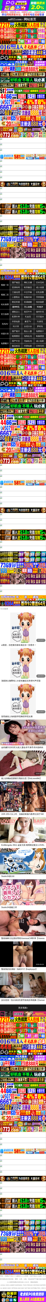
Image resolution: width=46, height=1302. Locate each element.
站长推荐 (5, 304)
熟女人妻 (28, 331)
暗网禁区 (16, 336)
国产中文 (16, 341)
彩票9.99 (16, 317)
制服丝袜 (28, 297)
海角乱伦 (28, 336)
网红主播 (28, 282)
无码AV (5, 324)
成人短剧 (40, 341)
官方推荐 (5, 314)
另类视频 (40, 297)
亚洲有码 (16, 287)
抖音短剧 (16, 321)
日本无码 (40, 282)
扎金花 (28, 317)
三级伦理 (16, 292)
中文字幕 (28, 292)
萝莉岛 (40, 326)
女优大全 (28, 326)
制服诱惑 (40, 336)
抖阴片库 (5, 334)
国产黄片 (16, 331)
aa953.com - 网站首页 (22, 19)
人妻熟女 (16, 297)
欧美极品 (28, 287)
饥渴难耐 (28, 302)
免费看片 (5, 343)
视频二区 (5, 295)
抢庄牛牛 (28, 312)
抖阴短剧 (28, 346)
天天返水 (40, 317)
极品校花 (16, 346)
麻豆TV (28, 321)
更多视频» (23, 1008)
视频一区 (5, 285)
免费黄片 (40, 331)
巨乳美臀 (40, 292)
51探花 (40, 321)
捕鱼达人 (16, 312)
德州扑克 (40, 312)
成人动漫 (40, 287)
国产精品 (16, 282)
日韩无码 (40, 346)
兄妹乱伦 (28, 341)
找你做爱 (40, 302)
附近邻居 (16, 302)
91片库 (16, 326)
